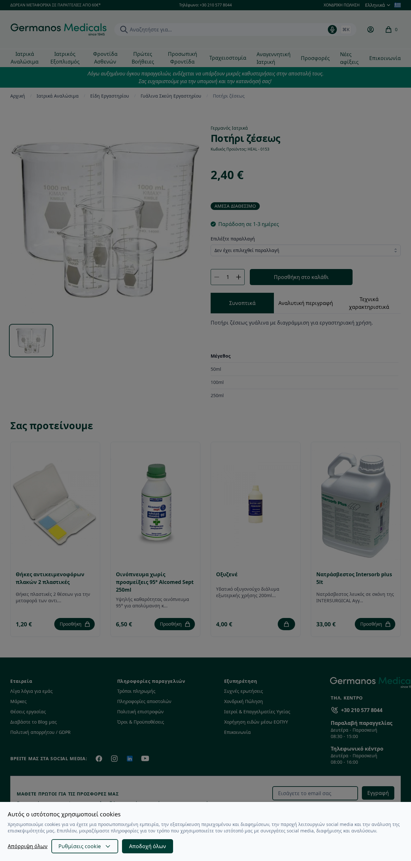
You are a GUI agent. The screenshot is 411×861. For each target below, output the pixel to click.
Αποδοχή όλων (147, 846)
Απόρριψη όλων (28, 846)
